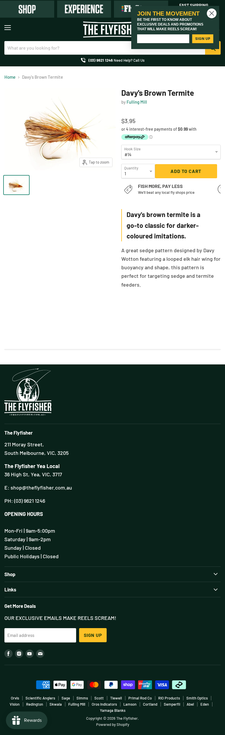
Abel (190, 704)
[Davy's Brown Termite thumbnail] (16, 185)
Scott (99, 698)
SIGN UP (202, 38)
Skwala (56, 704)
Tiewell (116, 698)
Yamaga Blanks (112, 710)
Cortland (150, 704)
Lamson (130, 704)
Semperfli (172, 704)
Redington (34, 704)
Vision (15, 704)
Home (10, 77)
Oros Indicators (104, 704)
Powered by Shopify (112, 724)
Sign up (93, 635)
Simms (82, 698)
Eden (204, 704)
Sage (66, 698)
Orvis (15, 698)
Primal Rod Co (140, 698)
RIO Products (169, 698)
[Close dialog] (212, 13)
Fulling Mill (137, 102)
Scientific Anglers (40, 698)
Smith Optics (197, 698)
